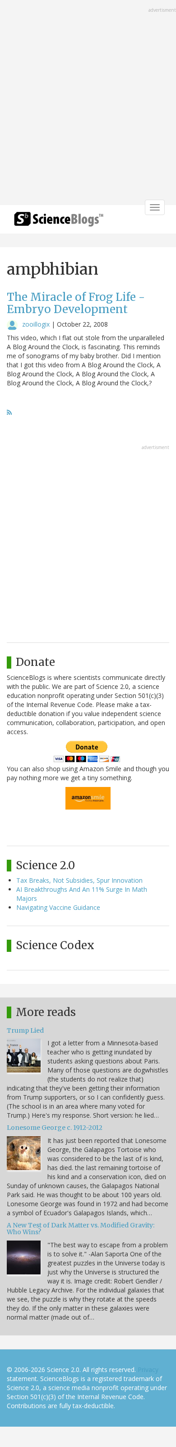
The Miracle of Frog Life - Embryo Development (76, 303)
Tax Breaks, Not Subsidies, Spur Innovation (79, 880)
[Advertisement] (88, 103)
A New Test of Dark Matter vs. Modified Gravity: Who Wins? (80, 1228)
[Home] (59, 222)
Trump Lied (25, 1030)
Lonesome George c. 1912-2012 (54, 1128)
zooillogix (36, 324)
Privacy (148, 1369)
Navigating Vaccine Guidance (58, 907)
